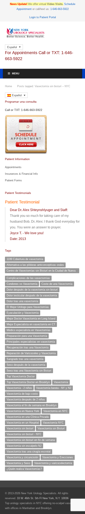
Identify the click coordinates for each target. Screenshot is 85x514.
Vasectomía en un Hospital (23, 422)
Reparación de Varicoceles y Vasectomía (31, 353)
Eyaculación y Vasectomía (23, 312)
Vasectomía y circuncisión (22, 457)
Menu (15, 73)
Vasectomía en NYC (55, 411)
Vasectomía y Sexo (18, 463)
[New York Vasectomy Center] (42, 32)
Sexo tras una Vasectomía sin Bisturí (29, 370)
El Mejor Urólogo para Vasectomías (28, 307)
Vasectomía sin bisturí (20, 428)
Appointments (13, 167)
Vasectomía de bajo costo (22, 393)
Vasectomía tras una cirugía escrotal (29, 451)
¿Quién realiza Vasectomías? (24, 468)
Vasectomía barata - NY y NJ (53, 387)
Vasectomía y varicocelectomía (53, 463)
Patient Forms (13, 180)
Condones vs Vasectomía (22, 283)
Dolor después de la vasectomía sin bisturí (32, 289)
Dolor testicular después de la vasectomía (32, 295)
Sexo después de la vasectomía (26, 364)
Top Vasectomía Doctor (21, 376)
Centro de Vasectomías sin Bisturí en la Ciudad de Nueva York (41, 271)
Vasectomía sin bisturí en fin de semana (31, 440)
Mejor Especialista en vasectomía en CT (31, 324)
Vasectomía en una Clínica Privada (28, 416)
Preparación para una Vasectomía (27, 335)
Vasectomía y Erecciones (57, 457)
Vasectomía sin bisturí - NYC (24, 434)
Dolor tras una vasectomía (22, 301)
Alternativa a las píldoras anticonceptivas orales (35, 264)
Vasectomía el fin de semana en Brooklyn (32, 405)
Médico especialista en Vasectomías (29, 330)
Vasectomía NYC (53, 422)
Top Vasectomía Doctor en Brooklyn (28, 382)
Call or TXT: (23, 110)
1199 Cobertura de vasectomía (25, 259)
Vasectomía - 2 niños (19, 387)
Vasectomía (61, 382)
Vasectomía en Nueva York (23, 411)
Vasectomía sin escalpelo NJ (24, 445)
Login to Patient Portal (42, 17)
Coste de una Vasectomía (56, 283)
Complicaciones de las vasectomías (28, 278)
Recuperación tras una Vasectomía (27, 347)
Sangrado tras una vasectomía (25, 359)
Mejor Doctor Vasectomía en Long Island (31, 318)
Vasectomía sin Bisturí (51, 428)
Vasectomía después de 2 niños (26, 399)
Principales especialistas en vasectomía (31, 341)
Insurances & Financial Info (21, 173)
